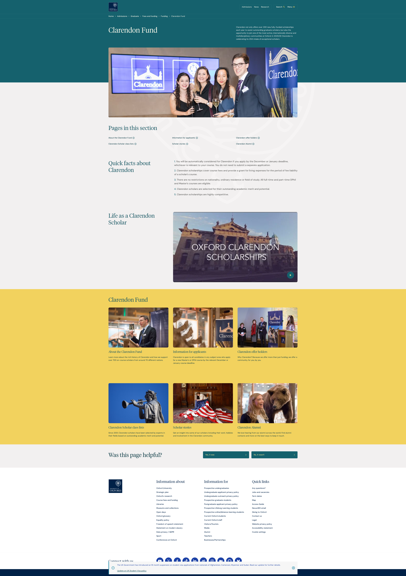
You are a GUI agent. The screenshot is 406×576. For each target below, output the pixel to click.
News (256, 7)
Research (265, 7)
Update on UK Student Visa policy (131, 571)
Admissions (247, 7)
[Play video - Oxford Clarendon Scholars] (235, 247)
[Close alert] (290, 568)
